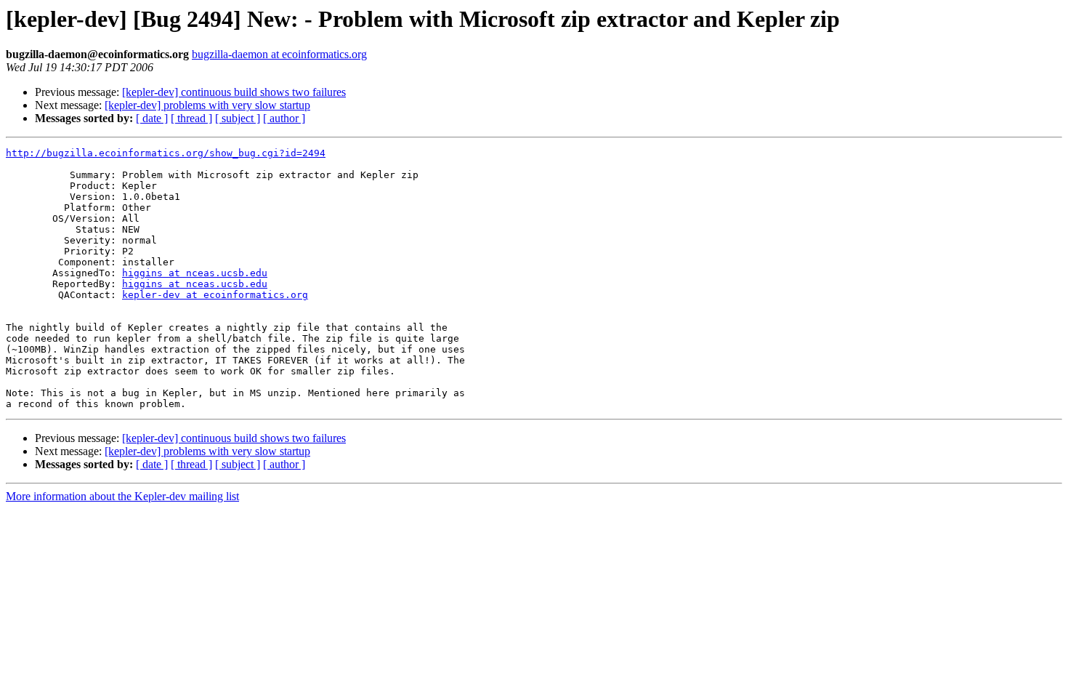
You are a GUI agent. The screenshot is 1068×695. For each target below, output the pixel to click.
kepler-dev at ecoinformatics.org (215, 294)
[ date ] (152, 118)
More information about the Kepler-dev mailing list (122, 496)
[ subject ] (237, 118)
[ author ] (284, 118)
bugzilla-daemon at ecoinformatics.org (279, 54)
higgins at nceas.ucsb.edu (194, 273)
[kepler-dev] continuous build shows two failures (234, 92)
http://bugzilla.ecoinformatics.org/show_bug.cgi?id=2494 (165, 153)
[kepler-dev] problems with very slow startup (207, 105)
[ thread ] (191, 118)
